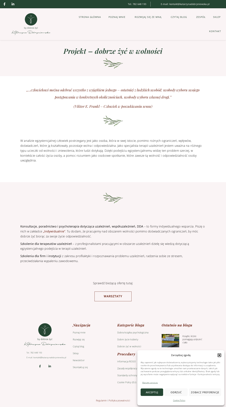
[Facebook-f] (4, 4)
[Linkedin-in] (13, 4)
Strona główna (90, 17)
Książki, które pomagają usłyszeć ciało (192, 339)
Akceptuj (152, 392)
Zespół (200, 17)
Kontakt (215, 31)
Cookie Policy (179, 400)
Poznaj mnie (117, 17)
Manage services (150, 382)
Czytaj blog (179, 17)
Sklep (217, 17)
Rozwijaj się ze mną (148, 17)
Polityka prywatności (119, 400)
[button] (219, 355)
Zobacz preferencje (205, 392)
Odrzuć (176, 392)
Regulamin (101, 400)
